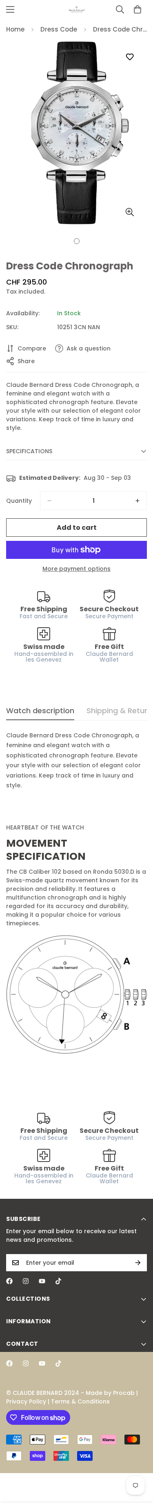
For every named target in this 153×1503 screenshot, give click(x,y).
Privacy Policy (26, 1401)
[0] (137, 9)
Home (15, 29)
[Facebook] (9, 1281)
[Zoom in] (129, 212)
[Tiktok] (58, 1281)
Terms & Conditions (80, 1401)
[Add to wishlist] (129, 57)
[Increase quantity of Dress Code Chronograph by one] (137, 501)
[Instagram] (25, 1281)
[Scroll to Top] (138, 1459)
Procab (124, 1393)
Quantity (19, 501)
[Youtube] (42, 1281)
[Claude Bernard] (77, 9)
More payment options (76, 569)
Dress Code (58, 29)
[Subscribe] (138, 1262)
